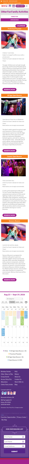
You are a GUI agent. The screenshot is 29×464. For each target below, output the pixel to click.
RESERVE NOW (9, 89)
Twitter (5, 393)
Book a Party (20, 6)
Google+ (14, 393)
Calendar (21, 26)
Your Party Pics (11, 3)
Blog (16, 384)
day (21, 302)
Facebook (2, 393)
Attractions (4, 382)
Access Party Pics (6, 379)
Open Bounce (14, 20)
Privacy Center (21, 417)
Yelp (11, 393)
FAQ (16, 371)
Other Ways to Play (7, 374)
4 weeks (12, 302)
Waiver (17, 374)
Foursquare (8, 393)
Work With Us (19, 382)
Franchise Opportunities (8, 417)
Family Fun (14, 16)
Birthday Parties (6, 371)
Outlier (2, 415)
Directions (5, 3)
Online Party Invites (7, 384)
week (17, 302)
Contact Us (18, 379)
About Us (17, 376)
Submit (14, 451)
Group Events (5, 376)
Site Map (4, 420)
